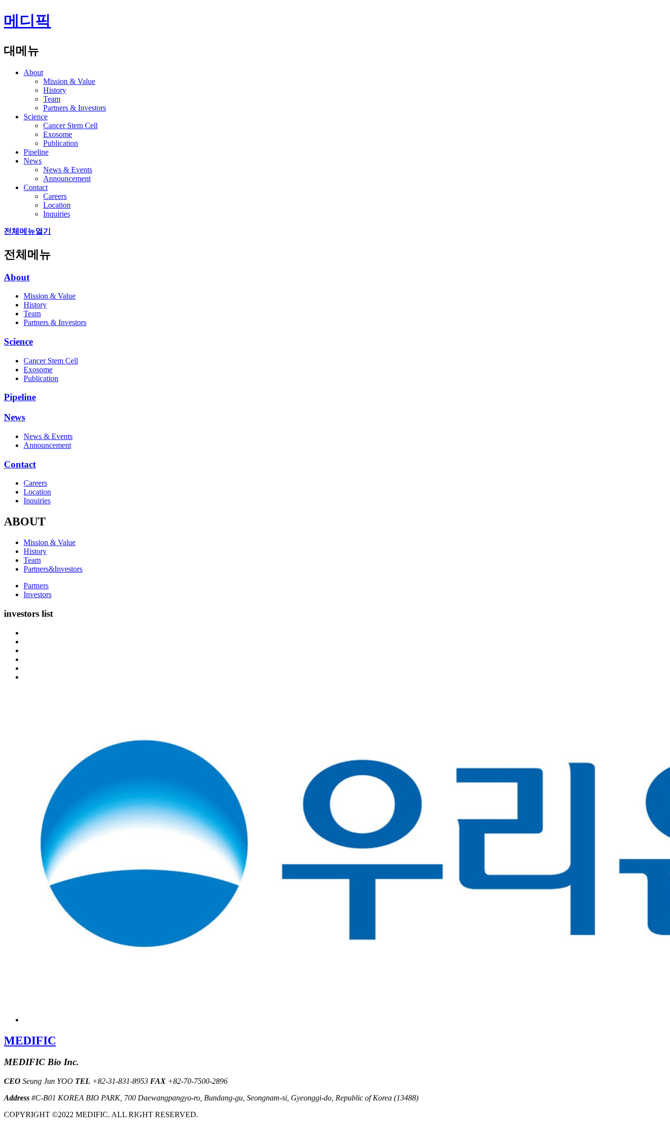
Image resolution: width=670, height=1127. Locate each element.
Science (36, 116)
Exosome (57, 134)
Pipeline (36, 152)
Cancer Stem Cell (70, 125)
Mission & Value (69, 81)
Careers (55, 196)
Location (57, 205)
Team (51, 99)
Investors (38, 594)
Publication (60, 143)
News (33, 161)
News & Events (67, 169)
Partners (36, 585)
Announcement (67, 178)
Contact (36, 187)
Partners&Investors (53, 569)
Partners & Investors (74, 108)
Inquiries (56, 214)
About (33, 72)
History (54, 90)
